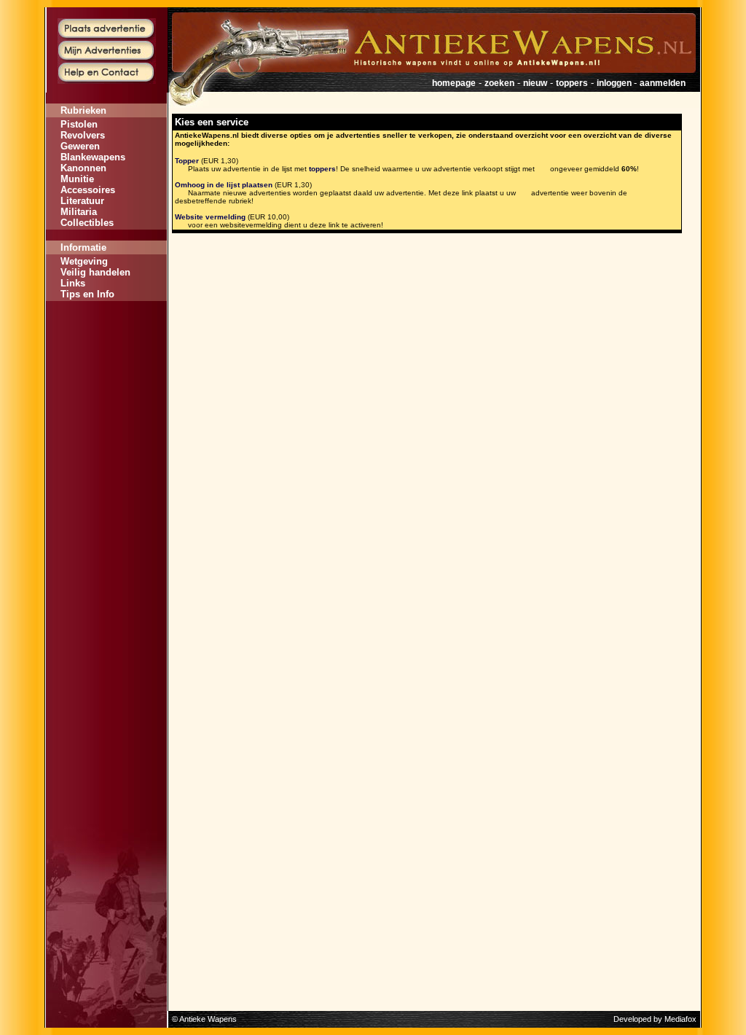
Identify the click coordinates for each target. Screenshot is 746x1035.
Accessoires (87, 189)
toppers (572, 83)
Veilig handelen (95, 272)
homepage (454, 83)
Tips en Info (87, 294)
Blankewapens (92, 157)
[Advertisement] (106, 345)
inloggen (615, 83)
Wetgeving (84, 261)
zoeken (499, 83)
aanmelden (663, 83)
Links (72, 283)
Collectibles (87, 222)
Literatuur (82, 200)
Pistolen (79, 124)
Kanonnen (83, 168)
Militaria (78, 211)
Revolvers (82, 135)
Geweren (80, 146)
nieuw (535, 83)
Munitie (77, 178)
